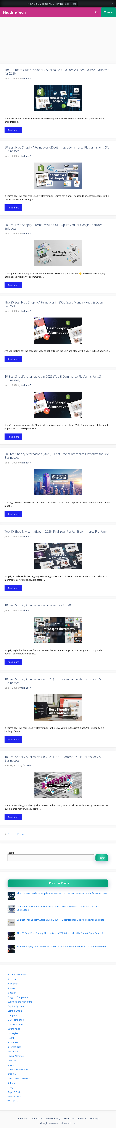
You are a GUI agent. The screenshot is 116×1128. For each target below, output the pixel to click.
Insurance (13, 1042)
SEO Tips (12, 1073)
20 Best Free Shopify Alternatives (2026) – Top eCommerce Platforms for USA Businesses (57, 149)
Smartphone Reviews (19, 1078)
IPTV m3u (13, 1051)
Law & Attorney (16, 1055)
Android (12, 988)
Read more (13, 129)
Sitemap (94, 1118)
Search (11, 852)
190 (17, 834)
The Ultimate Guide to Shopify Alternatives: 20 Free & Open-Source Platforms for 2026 (57, 71)
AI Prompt (13, 983)
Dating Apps (14, 1028)
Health (11, 1037)
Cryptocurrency (16, 1024)
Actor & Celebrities (17, 974)
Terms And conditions (75, 1118)
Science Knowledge (18, 1069)
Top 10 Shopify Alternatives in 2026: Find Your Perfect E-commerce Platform (56, 531)
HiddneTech (14, 12)
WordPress (13, 1101)
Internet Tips (14, 1046)
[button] (96, 12)
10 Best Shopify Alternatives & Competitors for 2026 (39, 605)
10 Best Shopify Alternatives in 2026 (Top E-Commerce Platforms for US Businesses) (53, 378)
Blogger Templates (18, 997)
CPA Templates (16, 1019)
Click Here (70, 3)
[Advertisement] (58, 41)
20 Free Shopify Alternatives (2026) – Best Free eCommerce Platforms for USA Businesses (57, 456)
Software (12, 1082)
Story (10, 1087)
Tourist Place (14, 1096)
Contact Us (36, 1118)
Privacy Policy (53, 1118)
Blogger (12, 992)
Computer (13, 1015)
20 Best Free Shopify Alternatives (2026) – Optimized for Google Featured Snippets (54, 226)
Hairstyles (13, 1033)
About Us (22, 1118)
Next (25, 834)
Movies (11, 1064)
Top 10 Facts (14, 1092)
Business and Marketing (20, 1001)
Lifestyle (12, 1060)
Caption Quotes (16, 1006)
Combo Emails (15, 1010)
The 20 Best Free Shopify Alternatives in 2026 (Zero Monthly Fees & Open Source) (54, 304)
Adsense (12, 979)
